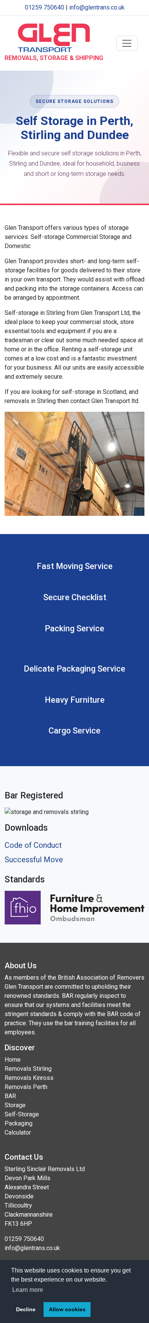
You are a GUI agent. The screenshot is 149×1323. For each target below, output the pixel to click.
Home (13, 1059)
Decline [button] (26, 1309)
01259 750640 (44, 7)
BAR (10, 1096)
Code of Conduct (33, 845)
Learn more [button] (27, 1290)
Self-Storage (22, 1114)
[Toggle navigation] (127, 43)
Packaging (18, 1123)
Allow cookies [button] (67, 1309)
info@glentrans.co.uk (97, 7)
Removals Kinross (29, 1077)
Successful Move (34, 859)
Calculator (18, 1132)
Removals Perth (26, 1087)
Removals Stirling (28, 1068)
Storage (15, 1105)
